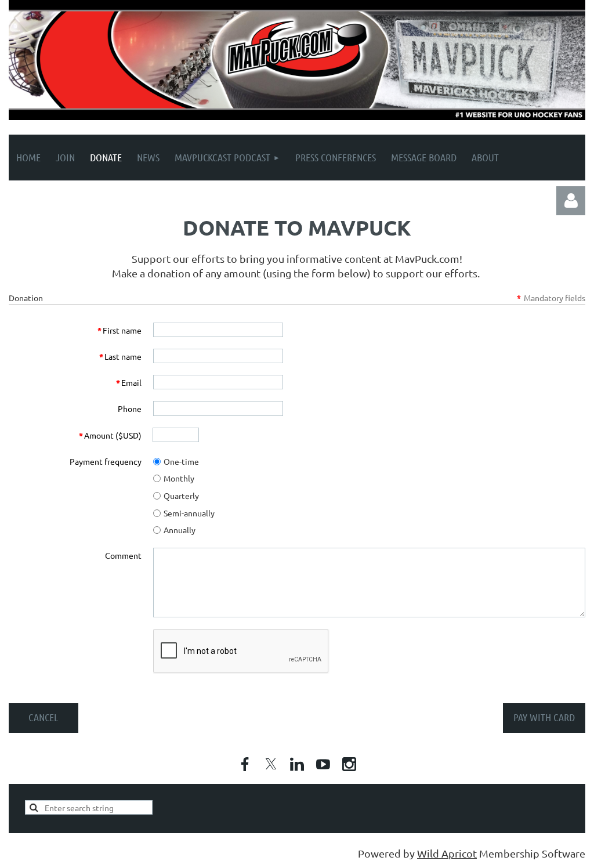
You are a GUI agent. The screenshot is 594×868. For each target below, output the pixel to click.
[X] (271, 764)
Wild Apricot (447, 853)
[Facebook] (245, 764)
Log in (570, 200)
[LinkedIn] (297, 764)
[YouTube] (323, 764)
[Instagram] (349, 764)
